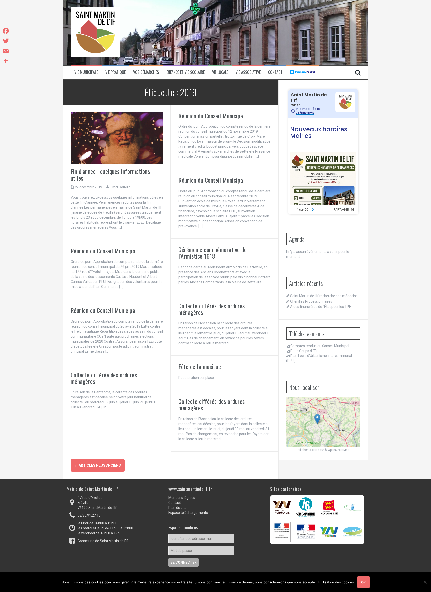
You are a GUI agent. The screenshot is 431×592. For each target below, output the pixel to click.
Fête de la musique (199, 366)
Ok (363, 582)
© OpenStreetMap (337, 450)
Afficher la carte (308, 450)
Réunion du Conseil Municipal (211, 115)
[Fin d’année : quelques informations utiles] (117, 138)
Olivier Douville (119, 187)
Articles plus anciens (97, 465)
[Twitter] (6, 41)
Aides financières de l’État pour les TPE (320, 307)
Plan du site (177, 508)
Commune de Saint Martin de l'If (103, 541)
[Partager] (6, 61)
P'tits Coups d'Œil (303, 351)
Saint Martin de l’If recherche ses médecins (324, 296)
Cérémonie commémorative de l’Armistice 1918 (212, 252)
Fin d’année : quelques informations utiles (110, 174)
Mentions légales (181, 498)
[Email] (6, 51)
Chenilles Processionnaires (311, 301)
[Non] (424, 582)
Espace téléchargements (188, 513)
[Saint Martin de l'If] (95, 32)
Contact (275, 72)
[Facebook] (6, 31)
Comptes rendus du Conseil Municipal (319, 346)
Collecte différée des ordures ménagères (211, 309)
